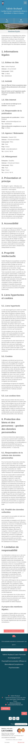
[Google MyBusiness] (14, 718)
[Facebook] (10, 718)
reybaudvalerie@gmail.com (15, 704)
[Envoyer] (25, 649)
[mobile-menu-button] (25, 3)
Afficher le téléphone (15, 703)
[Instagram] (17, 718)
